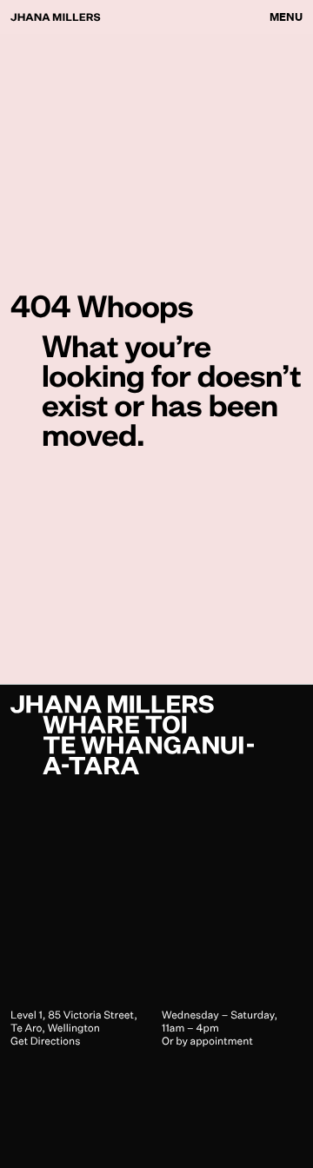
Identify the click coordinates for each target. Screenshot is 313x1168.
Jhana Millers (55, 16)
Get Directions (45, 1040)
